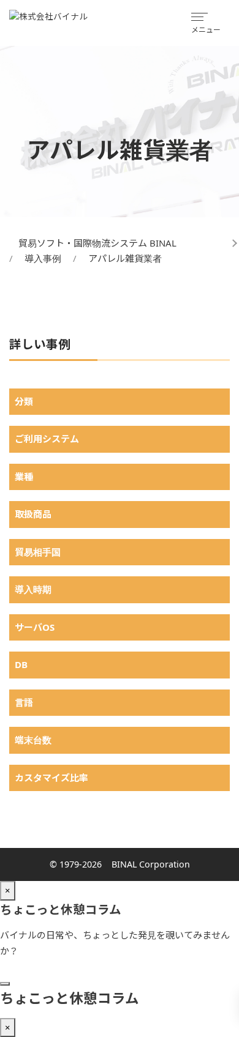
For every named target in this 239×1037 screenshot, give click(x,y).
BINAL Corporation (151, 864)
